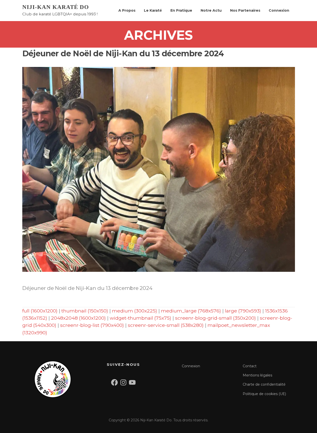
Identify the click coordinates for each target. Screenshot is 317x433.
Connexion (279, 10)
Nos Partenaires (245, 10)
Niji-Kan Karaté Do (55, 7)
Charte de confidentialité (264, 384)
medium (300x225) (134, 311)
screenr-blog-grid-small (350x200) (215, 318)
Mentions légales (257, 375)
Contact (250, 366)
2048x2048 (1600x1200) (78, 318)
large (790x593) (243, 311)
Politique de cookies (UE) (264, 394)
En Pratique (181, 10)
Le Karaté (153, 10)
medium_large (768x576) (191, 311)
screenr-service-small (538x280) (166, 325)
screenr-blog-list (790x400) (92, 325)
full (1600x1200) (39, 311)
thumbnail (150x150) (84, 311)
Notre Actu (211, 10)
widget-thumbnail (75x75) (140, 318)
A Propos (126, 10)
